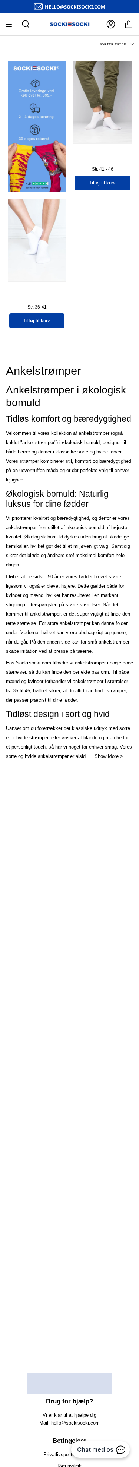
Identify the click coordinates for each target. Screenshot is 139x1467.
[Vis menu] (11, 24)
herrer (24, 452)
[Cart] (128, 24)
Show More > (109, 756)
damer (45, 452)
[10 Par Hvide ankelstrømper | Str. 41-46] (102, 102)
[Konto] (110, 24)
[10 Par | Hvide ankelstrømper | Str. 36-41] (37, 240)
